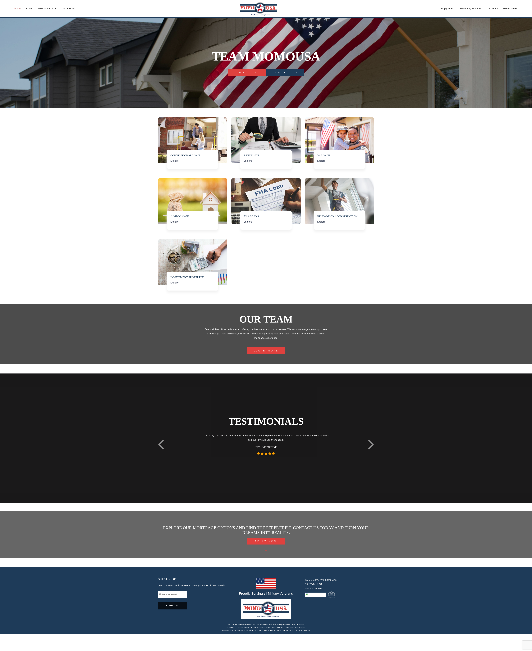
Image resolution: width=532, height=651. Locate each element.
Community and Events (471, 8)
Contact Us (285, 72)
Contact (493, 8)
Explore (174, 160)
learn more (266, 350)
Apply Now (447, 8)
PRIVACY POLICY (242, 645)
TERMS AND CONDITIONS (260, 645)
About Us (247, 72)
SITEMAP (230, 645)
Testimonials (69, 8)
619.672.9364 (510, 8)
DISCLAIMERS (277, 645)
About (29, 8)
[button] (161, 452)
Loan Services (45, 8)
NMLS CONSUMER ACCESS (295, 645)
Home (17, 8)
